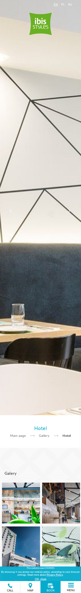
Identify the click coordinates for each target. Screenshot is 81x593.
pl (63, 4)
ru (70, 4)
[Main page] (40, 22)
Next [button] (70, 210)
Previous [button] (11, 210)
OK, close (40, 579)
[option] (40, 207)
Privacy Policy (55, 574)
